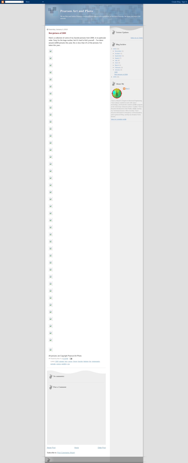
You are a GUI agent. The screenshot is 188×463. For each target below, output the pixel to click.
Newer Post (51, 448)
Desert (75, 361)
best (66, 361)
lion (90, 361)
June (116, 63)
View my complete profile (118, 119)
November (118, 51)
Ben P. (128, 88)
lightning (86, 361)
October (117, 53)
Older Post (102, 448)
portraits (53, 364)
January (117, 70)
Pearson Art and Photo (76, 11)
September (118, 56)
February (118, 67)
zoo (68, 364)
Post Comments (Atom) (66, 453)
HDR (116, 72)
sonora (58, 364)
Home (76, 448)
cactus (70, 361)
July (116, 60)
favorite (80, 361)
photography (96, 361)
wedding (64, 364)
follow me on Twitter (137, 38)
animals (61, 361)
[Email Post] (70, 358)
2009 (56, 361)
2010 (115, 49)
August (117, 58)
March (117, 65)
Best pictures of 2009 (57, 33)
